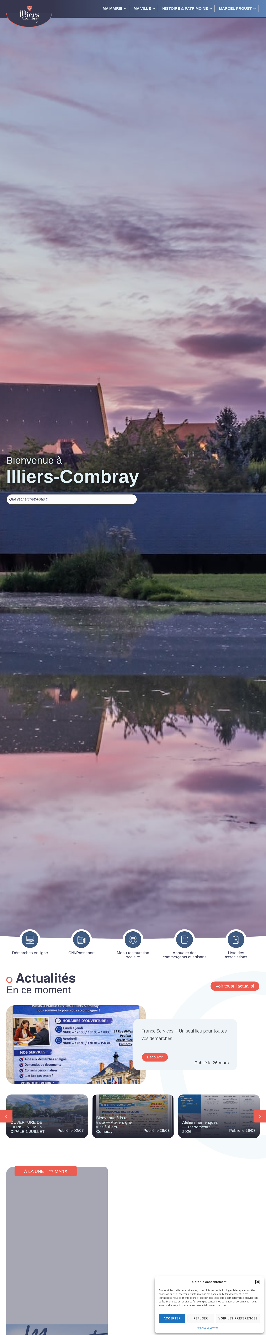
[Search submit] (131, 499)
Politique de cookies (207, 1327)
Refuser (200, 1318)
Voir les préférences (237, 1318)
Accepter (172, 1318)
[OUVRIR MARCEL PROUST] (254, 8)
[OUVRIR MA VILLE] (154, 8)
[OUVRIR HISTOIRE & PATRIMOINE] (211, 8)
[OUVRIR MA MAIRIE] (125, 8)
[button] (258, 1282)
